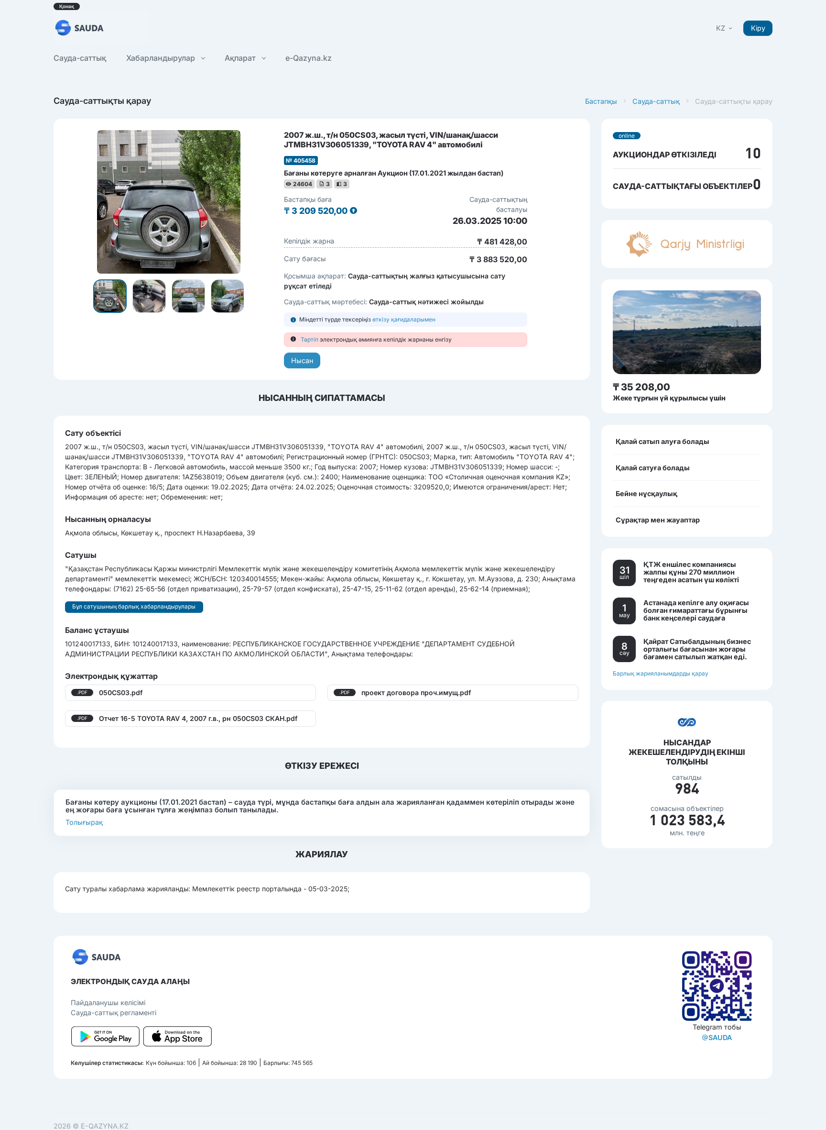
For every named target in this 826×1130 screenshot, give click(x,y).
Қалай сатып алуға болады (662, 441)
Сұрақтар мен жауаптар (658, 519)
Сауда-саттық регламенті (113, 1012)
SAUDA (720, 1037)
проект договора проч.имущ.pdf (416, 692)
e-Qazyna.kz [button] (308, 58)
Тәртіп (309, 339)
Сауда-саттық (656, 101)
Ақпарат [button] (241, 58)
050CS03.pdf (120, 692)
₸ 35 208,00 (641, 387)
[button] (725, 28)
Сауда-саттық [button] (80, 58)
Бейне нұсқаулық (646, 493)
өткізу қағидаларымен (403, 319)
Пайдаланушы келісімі (108, 1002)
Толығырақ (84, 822)
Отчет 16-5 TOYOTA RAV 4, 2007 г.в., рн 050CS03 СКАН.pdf (198, 718)
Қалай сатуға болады (653, 467)
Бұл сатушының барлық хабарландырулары (134, 606)
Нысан (302, 360)
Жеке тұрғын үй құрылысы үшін (669, 398)
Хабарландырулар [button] (161, 58)
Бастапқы (601, 101)
